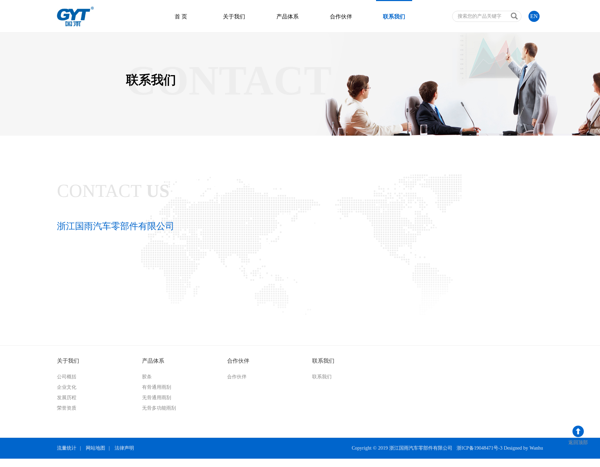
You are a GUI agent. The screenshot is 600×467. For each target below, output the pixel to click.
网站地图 (95, 448)
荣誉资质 (66, 408)
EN (534, 16)
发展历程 (66, 397)
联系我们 (394, 16)
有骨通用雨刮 (156, 387)
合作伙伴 (341, 16)
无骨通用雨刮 (156, 397)
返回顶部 (578, 442)
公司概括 (66, 376)
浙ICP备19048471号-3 (479, 448)
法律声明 (124, 448)
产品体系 (287, 16)
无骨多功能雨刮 (159, 408)
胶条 (147, 376)
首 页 (181, 16)
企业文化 (66, 387)
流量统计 (66, 448)
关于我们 (234, 16)
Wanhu (536, 448)
